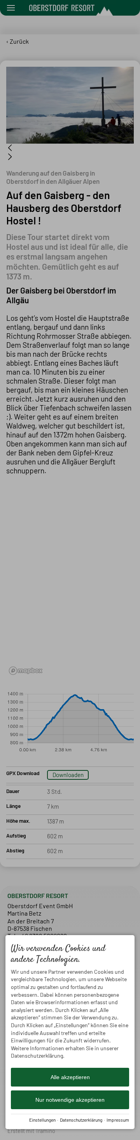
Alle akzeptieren (70, 1077)
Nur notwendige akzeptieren (70, 1100)
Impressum (118, 1119)
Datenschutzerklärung (81, 1119)
